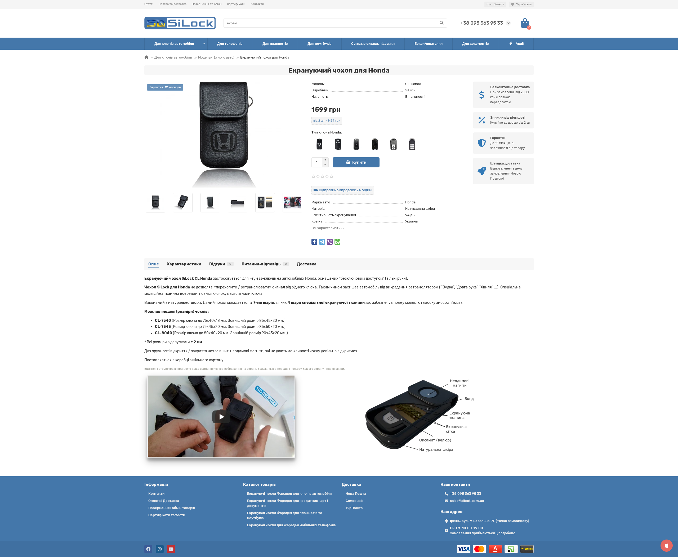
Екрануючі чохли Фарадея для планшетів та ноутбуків (284, 515)
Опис (153, 264)
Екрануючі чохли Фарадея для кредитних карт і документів (287, 503)
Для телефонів (230, 44)
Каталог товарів (259, 484)
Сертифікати (236, 4)
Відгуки (220, 264)
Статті (148, 4)
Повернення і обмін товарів (171, 508)
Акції (520, 44)
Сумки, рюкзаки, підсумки (373, 44)
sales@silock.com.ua (467, 501)
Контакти (257, 4)
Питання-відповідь (264, 264)
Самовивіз (354, 501)
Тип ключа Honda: (326, 132)
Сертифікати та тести (166, 515)
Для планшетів (275, 44)
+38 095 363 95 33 (481, 23)
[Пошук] (441, 23)
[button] (145, 203)
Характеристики (184, 264)
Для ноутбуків (319, 44)
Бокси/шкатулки (428, 44)
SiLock (410, 90)
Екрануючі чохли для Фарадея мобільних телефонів (291, 525)
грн (495, 4)
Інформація (156, 484)
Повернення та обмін (207, 4)
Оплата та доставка (172, 4)
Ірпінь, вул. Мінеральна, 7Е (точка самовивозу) (489, 521)
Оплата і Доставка (163, 501)
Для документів (475, 44)
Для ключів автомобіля (174, 44)
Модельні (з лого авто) (216, 57)
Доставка (306, 264)
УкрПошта (354, 508)
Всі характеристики (328, 228)
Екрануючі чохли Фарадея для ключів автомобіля (289, 494)
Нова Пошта (356, 494)
